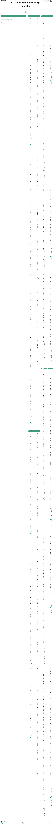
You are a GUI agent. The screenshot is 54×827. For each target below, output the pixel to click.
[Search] (51, 1)
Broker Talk (44, 368)
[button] (26, 12)
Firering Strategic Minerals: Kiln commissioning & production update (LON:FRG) (37, 188)
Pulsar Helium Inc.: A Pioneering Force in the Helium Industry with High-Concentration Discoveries (50, 310)
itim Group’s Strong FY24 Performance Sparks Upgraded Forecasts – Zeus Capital (50, 565)
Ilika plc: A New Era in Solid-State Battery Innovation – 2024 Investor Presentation (50, 216)
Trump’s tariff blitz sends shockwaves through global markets (37, 583)
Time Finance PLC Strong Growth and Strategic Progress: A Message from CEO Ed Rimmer (43, 308)
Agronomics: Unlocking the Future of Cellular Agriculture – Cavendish (50, 697)
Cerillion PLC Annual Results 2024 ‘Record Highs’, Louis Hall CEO (50, 45)
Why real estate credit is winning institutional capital (30, 453)
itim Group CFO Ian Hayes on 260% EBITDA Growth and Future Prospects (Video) (37, 320)
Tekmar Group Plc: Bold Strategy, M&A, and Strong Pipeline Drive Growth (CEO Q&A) (30, 50)
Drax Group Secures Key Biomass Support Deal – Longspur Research (43, 397)
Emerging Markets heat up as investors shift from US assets (30, 582)
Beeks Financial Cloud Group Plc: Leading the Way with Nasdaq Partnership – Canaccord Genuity (43, 707)
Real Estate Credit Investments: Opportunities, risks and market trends (30, 184)
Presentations (45, 16)
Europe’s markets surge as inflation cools (37, 695)
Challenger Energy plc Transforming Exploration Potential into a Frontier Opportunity (43, 54)
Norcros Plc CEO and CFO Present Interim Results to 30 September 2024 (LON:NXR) (43, 217)
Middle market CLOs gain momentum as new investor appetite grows (37, 461)
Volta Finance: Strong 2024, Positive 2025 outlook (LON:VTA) (37, 42)
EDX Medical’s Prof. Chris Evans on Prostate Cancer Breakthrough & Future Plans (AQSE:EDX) (30, 323)
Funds (30, 431)
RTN (2, 16)
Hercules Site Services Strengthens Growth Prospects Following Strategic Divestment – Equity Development (50, 413)
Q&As (29, 16)
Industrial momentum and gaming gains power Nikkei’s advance (30, 705)
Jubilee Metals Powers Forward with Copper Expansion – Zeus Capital (43, 561)
